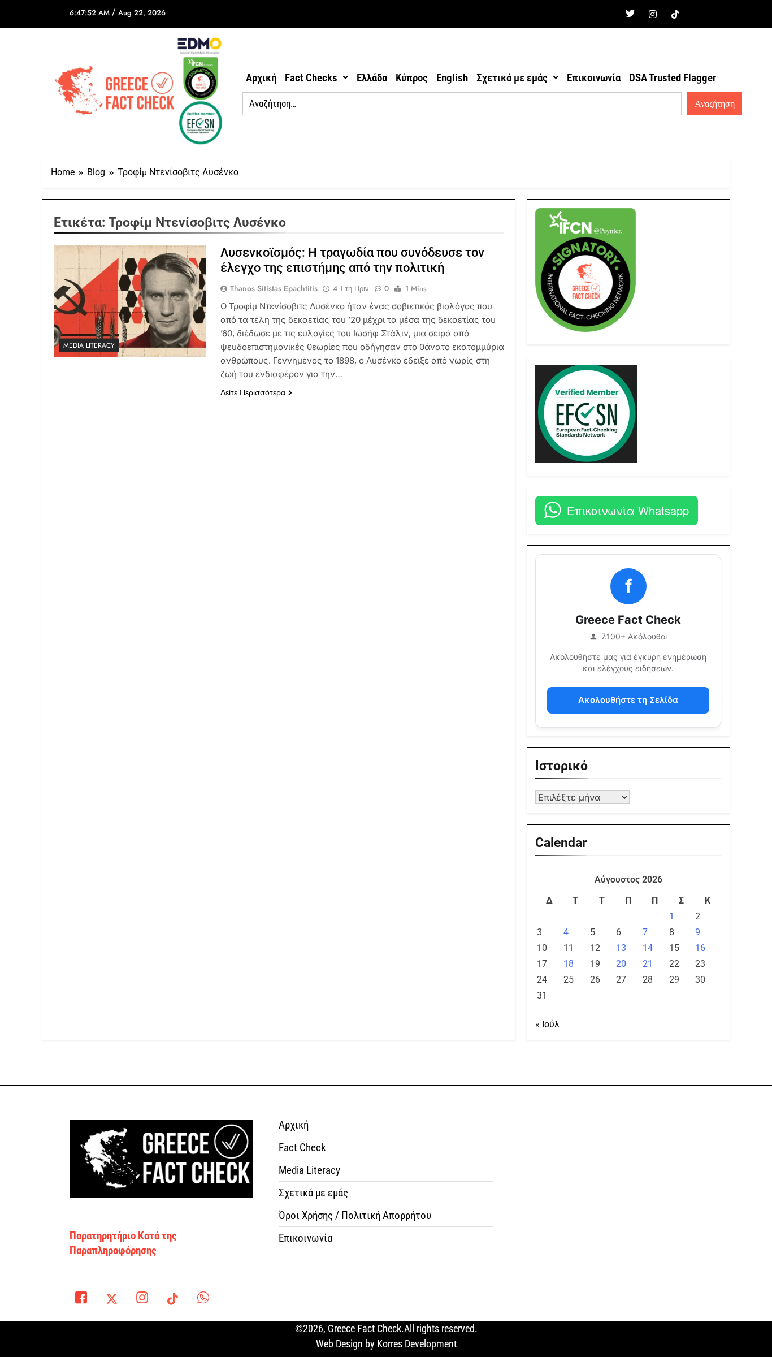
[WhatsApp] (203, 1300)
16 (700, 948)
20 (621, 963)
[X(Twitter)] (111, 1300)
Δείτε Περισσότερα (252, 392)
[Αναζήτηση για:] (462, 104)
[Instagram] (652, 14)
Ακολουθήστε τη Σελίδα (628, 699)
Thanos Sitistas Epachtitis (274, 288)
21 (648, 963)
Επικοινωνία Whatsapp (628, 510)
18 (568, 963)
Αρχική (261, 77)
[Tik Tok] (675, 14)
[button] (316, 77)
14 (648, 948)
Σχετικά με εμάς (512, 77)
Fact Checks (311, 77)
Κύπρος (412, 77)
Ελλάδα (372, 77)
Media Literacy (89, 345)
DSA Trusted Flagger (672, 77)
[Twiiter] (630, 14)
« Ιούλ (547, 1024)
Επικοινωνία (594, 77)
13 (621, 948)
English (452, 77)
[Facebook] (607, 14)
